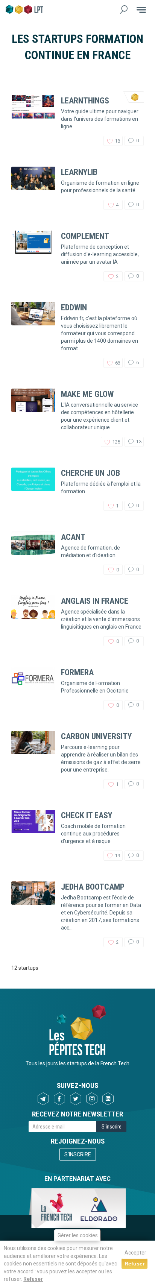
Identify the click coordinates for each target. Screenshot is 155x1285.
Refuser (33, 1279)
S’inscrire (77, 1154)
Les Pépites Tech (24, 9)
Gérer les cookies (78, 1235)
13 (138, 441)
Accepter (135, 1253)
